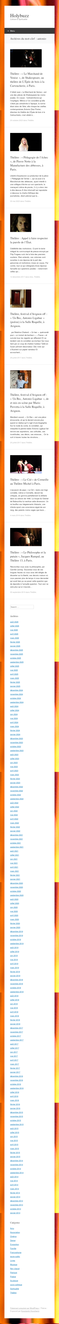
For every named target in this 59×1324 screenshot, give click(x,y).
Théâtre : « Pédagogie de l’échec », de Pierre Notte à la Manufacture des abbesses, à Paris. (29, 163)
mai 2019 (14, 959)
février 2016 (15, 1104)
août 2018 (14, 995)
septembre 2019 (16, 943)
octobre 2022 (15, 794)
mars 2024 (14, 726)
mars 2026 (14, 638)
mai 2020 (14, 911)
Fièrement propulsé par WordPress (24, 1308)
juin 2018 (14, 1003)
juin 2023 (14, 762)
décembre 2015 (16, 1112)
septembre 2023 (16, 750)
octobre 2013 (15, 1208)
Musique (13, 1264)
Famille (13, 1248)
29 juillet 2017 (15, 357)
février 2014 (15, 1192)
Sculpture (14, 1280)
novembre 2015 (16, 1116)
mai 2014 (14, 1180)
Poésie (13, 1276)
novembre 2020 (16, 887)
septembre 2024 (16, 702)
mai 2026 (14, 629)
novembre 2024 (16, 694)
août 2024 (14, 706)
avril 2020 (14, 915)
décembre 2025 (16, 650)
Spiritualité (14, 1288)
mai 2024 (14, 718)
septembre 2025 (16, 662)
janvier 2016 (15, 1108)
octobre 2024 (15, 698)
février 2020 (15, 923)
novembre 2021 (16, 839)
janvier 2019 (15, 975)
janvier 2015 (15, 1156)
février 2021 (15, 875)
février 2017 (15, 1068)
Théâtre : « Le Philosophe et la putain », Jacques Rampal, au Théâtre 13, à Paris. (28, 556)
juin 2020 (14, 907)
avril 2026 (14, 633)
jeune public (15, 1256)
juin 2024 (14, 714)
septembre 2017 (16, 1040)
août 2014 (14, 1176)
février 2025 (15, 682)
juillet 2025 (14, 666)
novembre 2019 (16, 935)
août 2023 (14, 754)
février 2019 (15, 971)
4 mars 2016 (15, 515)
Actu (31, 277)
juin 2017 (14, 1052)
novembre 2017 (16, 1032)
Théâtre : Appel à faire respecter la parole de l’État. (29, 240)
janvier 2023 (15, 782)
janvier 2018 (15, 1023)
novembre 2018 (16, 983)
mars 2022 (14, 822)
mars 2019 (14, 967)
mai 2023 (14, 766)
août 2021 (14, 851)
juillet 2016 (14, 1092)
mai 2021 (14, 863)
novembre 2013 (16, 1204)
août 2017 (14, 1044)
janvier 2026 (15, 646)
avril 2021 (14, 867)
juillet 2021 (14, 855)
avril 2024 (14, 722)
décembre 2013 (16, 1200)
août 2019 (14, 947)
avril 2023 (14, 770)
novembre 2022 (16, 790)
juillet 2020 (14, 903)
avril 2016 (14, 1096)
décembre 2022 (16, 786)
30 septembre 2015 (17, 592)
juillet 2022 (14, 806)
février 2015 (15, 1152)
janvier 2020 (15, 927)
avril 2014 (14, 1184)
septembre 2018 (16, 991)
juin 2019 (14, 955)
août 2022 (14, 802)
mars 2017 (14, 1064)
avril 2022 (14, 818)
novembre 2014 (16, 1164)
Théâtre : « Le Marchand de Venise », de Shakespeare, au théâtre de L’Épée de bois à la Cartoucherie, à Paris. (27, 80)
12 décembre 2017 (17, 277)
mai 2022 (14, 814)
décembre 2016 (16, 1076)
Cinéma (13, 1236)
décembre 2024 (16, 690)
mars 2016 (14, 1100)
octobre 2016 (15, 1084)
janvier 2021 (15, 879)
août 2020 (14, 899)
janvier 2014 (15, 1196)
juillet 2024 (14, 710)
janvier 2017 (15, 1072)
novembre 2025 (16, 654)
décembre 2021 (16, 835)
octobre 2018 (15, 987)
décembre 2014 (16, 1160)
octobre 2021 (15, 843)
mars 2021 (14, 871)
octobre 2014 (15, 1168)
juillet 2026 (14, 625)
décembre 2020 (16, 883)
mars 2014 (14, 1188)
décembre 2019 (16, 931)
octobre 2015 (15, 1120)
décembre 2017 (16, 1027)
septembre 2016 (16, 1088)
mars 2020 (14, 919)
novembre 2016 (16, 1080)
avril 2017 (14, 1060)
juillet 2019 (14, 951)
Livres (12, 1260)
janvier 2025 (15, 686)
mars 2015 (14, 1148)
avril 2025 (14, 674)
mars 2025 (14, 678)
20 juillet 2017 (15, 442)
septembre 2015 (16, 1124)
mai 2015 (14, 1140)
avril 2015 (14, 1144)
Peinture (13, 1272)
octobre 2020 (15, 891)
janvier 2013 (15, 1212)
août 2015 (14, 1128)
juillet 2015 (14, 1132)
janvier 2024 (15, 734)
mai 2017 (14, 1056)
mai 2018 (14, 1007)
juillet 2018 (14, 999)
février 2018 (15, 1019)
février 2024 (15, 730)
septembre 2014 (16, 1172)
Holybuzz (19, 15)
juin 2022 (14, 810)
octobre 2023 (15, 746)
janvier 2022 (15, 830)
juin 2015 (14, 1136)
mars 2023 (14, 774)
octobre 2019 (15, 939)
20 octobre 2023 (16, 120)
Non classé (14, 1268)
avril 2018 (14, 1011)
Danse (12, 1240)
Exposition (14, 1244)
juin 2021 (14, 859)
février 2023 (15, 778)
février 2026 (15, 642)
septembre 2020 (16, 895)
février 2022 (15, 826)
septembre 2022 (16, 798)
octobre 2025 (15, 658)
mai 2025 (14, 670)
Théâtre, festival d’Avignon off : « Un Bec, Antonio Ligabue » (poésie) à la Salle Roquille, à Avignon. (28, 320)
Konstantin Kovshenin (30, 1311)
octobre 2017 (15, 1036)
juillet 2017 (14, 1048)
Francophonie (15, 1252)
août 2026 (14, 621)
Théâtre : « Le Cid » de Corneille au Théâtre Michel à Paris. (29, 481)
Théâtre (31, 120)
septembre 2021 (16, 847)
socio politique (16, 1284)
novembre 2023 (16, 742)
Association (15, 1232)
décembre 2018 (16, 979)
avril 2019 (14, 963)
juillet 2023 (14, 758)
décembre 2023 (16, 738)
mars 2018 (14, 1015)
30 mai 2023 (15, 201)
